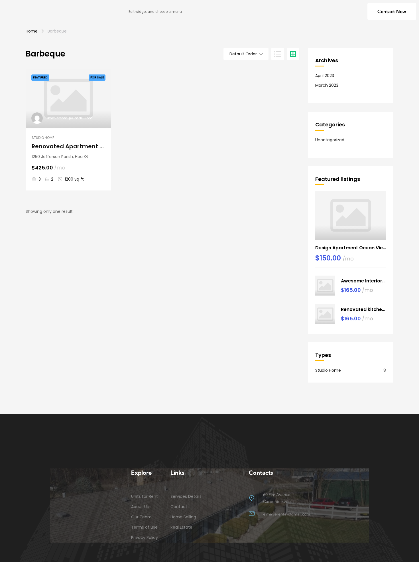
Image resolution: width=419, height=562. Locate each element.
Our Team (141, 517)
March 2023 (326, 85)
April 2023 (324, 75)
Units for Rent (144, 496)
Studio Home (43, 138)
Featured (40, 77)
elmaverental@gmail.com (69, 118)
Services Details (186, 496)
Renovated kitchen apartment (363, 309)
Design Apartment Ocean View (350, 247)
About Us (140, 507)
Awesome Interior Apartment (363, 281)
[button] (391, 11)
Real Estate (181, 527)
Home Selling (183, 517)
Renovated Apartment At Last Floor (68, 146)
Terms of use (144, 527)
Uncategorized (329, 140)
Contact (178, 507)
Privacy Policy (144, 537)
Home (32, 31)
